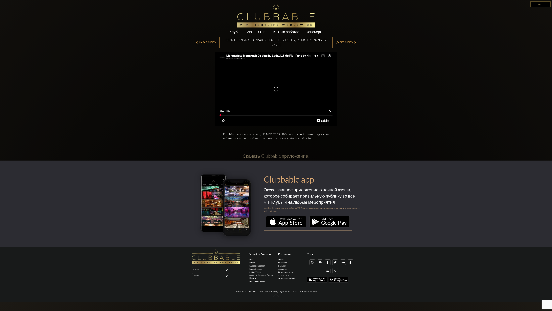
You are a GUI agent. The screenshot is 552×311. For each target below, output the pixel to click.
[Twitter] (335, 262)
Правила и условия (245, 291)
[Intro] (276, 296)
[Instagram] (312, 262)
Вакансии (282, 265)
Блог (249, 32)
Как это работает (287, 32)
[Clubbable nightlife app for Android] (329, 226)
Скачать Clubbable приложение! (276, 156)
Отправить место (286, 272)
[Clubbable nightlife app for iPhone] (286, 226)
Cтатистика (283, 275)
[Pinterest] (335, 271)
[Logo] (276, 16)
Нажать (252, 278)
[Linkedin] (327, 271)
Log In (540, 4)
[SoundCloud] (343, 262)
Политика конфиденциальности (276, 291)
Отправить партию (287, 278)
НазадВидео (207, 42)
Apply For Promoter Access (261, 275)
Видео (252, 262)
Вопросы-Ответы (257, 281)
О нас (263, 32)
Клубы (234, 32)
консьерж (314, 32)
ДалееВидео (345, 42)
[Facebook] (327, 262)
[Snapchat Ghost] (350, 262)
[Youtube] (320, 262)
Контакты (282, 262)
